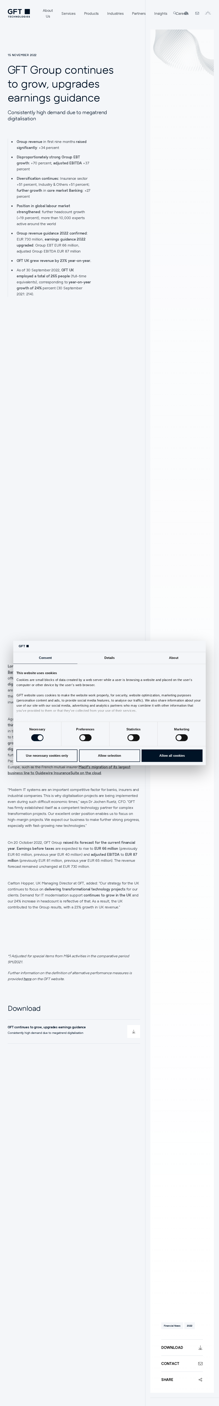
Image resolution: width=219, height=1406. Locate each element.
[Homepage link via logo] (19, 13)
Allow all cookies (172, 755)
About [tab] (173, 658)
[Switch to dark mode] (207, 13)
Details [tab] (109, 658)
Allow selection (109, 755)
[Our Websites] (186, 13)
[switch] (85, 737)
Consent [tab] (45, 658)
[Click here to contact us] (197, 13)
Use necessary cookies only (47, 755)
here (27, 978)
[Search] (175, 13)
